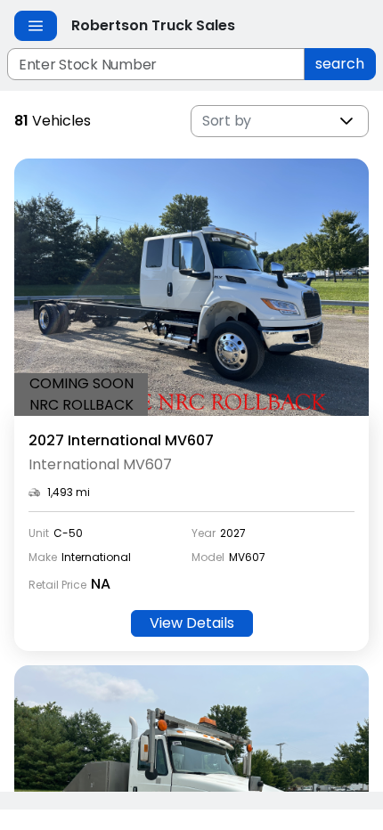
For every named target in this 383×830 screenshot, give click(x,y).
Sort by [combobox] (226, 120)
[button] (346, 121)
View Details (192, 623)
